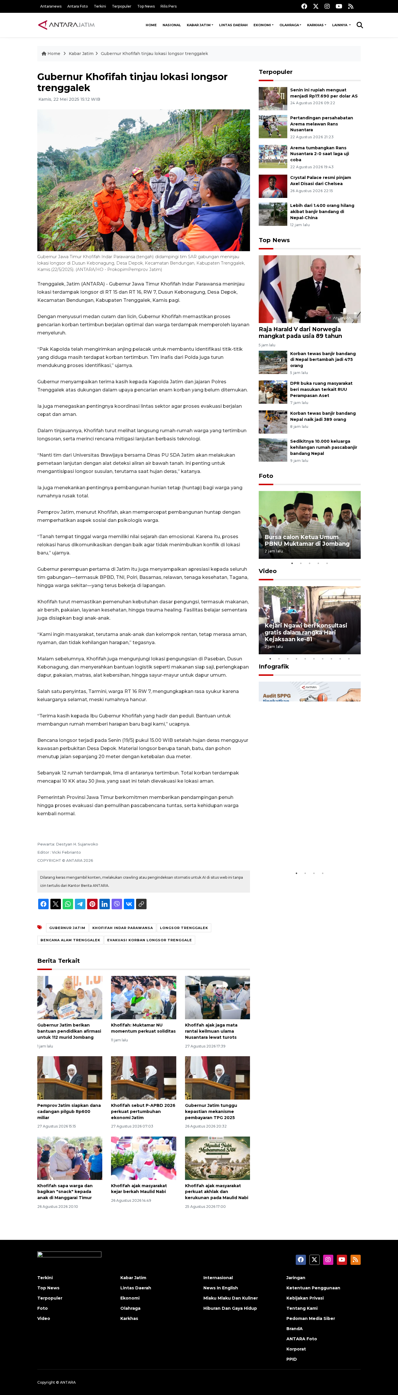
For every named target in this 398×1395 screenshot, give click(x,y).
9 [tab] (340, 659)
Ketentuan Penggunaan (313, 1288)
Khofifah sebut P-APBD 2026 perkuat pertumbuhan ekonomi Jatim (143, 1111)
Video (268, 571)
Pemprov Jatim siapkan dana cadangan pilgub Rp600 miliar (69, 1111)
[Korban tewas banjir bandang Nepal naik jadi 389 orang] (273, 421)
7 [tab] (323, 659)
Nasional (172, 25)
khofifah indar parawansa (122, 928)
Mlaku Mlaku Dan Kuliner (230, 1298)
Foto (266, 475)
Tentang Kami (302, 1308)
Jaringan (295, 1277)
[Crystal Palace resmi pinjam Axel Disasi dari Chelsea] (273, 186)
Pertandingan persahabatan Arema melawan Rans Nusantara (321, 124)
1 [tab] (292, 563)
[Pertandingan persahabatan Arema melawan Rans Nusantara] (273, 126)
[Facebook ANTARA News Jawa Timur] (304, 6)
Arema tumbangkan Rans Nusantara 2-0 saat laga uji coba (319, 154)
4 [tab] (318, 563)
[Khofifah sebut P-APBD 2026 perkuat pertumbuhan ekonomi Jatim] (143, 1077)
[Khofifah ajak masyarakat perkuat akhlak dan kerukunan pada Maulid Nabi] (217, 1157)
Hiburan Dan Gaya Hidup (230, 1308)
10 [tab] (349, 659)
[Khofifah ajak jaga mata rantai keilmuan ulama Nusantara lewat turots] (217, 997)
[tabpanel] (310, 525)
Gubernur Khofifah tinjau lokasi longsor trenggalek (154, 53)
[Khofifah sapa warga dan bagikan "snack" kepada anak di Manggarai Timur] (69, 1157)
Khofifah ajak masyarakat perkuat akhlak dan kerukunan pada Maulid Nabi (216, 1192)
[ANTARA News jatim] (66, 25)
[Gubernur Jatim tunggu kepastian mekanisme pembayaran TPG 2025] (217, 1077)
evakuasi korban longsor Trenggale (149, 940)
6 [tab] (314, 659)
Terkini (100, 6)
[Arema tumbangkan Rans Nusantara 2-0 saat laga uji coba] (273, 156)
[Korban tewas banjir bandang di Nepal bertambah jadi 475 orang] (273, 362)
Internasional (218, 1277)
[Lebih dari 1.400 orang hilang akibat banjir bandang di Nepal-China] (273, 214)
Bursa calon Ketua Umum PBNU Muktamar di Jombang (307, 540)
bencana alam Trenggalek (70, 940)
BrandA (294, 1328)
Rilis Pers (169, 6)
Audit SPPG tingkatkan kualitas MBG (299, 850)
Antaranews (50, 6)
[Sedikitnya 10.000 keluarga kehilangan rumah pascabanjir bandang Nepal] (273, 449)
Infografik (274, 666)
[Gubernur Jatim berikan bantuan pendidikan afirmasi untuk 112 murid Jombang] (69, 997)
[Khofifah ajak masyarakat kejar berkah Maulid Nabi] (143, 1157)
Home (151, 25)
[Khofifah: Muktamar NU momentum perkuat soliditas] (143, 997)
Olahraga (289, 25)
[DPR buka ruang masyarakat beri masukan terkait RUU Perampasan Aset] (273, 392)
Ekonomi (262, 25)
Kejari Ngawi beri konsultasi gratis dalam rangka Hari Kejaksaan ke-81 (306, 632)
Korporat (296, 1349)
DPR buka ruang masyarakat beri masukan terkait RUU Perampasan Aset (321, 389)
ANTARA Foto (301, 1338)
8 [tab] (331, 659)
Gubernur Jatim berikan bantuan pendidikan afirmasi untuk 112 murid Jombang (69, 1031)
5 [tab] (327, 563)
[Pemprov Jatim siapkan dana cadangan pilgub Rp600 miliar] (69, 1077)
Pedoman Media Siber (310, 1318)
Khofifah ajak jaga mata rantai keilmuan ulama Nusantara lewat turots (211, 1031)
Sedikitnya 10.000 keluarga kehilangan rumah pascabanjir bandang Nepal (323, 447)
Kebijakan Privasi (305, 1298)
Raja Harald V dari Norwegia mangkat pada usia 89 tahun (300, 332)
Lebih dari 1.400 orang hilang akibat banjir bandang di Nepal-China (322, 211)
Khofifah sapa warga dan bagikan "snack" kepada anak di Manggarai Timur (65, 1192)
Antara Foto (77, 6)
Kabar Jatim (199, 25)
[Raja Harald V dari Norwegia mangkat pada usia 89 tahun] (310, 289)
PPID (291, 1359)
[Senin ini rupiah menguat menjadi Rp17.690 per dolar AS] (273, 98)
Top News (146, 6)
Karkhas (315, 25)
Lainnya (340, 25)
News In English (220, 1288)
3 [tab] (310, 563)
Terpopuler (121, 6)
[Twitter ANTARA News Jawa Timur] (316, 6)
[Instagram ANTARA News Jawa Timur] (327, 6)
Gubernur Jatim (67, 928)
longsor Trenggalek (184, 928)
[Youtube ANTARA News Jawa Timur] (339, 6)
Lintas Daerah (233, 25)
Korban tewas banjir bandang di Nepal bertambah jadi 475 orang (323, 359)
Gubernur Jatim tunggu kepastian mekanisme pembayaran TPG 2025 (211, 1111)
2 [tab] (301, 563)
